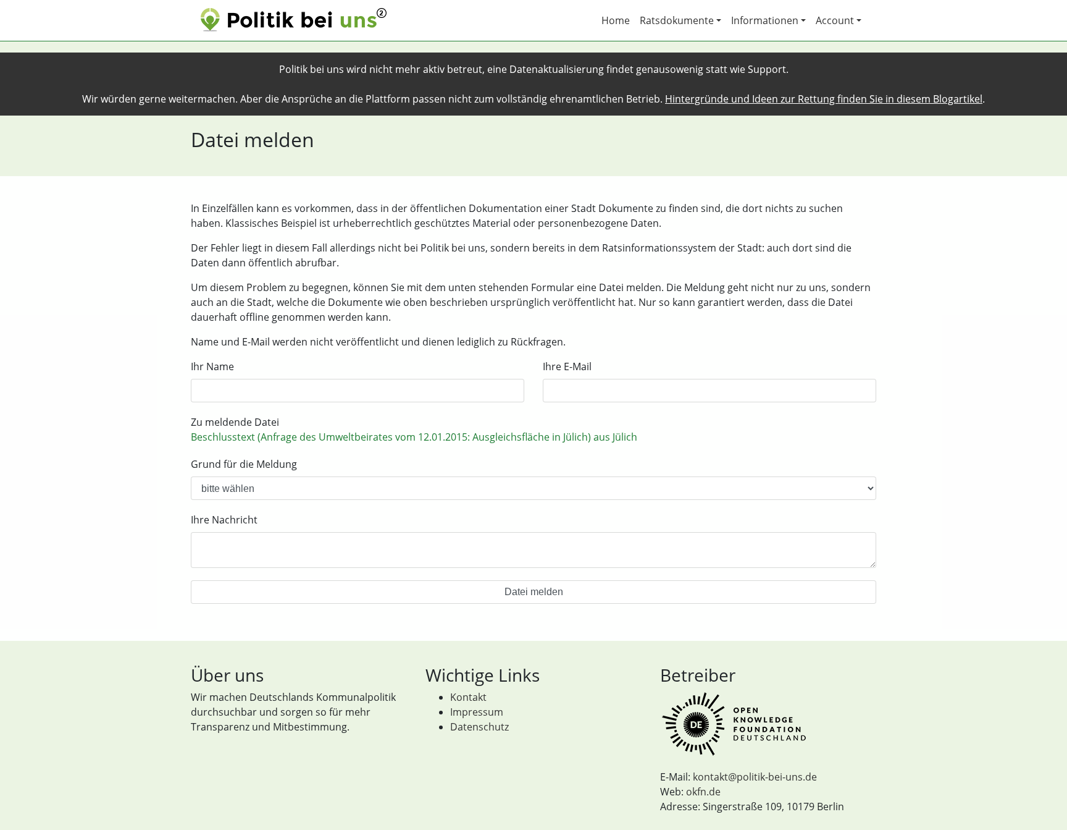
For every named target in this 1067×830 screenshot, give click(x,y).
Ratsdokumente (677, 20)
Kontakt (468, 697)
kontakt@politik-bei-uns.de (755, 777)
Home (615, 20)
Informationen (764, 20)
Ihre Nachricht (224, 520)
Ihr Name (212, 366)
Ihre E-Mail (567, 366)
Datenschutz (479, 727)
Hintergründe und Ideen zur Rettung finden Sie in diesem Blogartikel (823, 99)
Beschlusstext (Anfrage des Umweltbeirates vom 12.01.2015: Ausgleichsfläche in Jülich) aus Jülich (414, 437)
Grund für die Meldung (244, 464)
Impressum (476, 712)
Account (835, 20)
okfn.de (703, 791)
